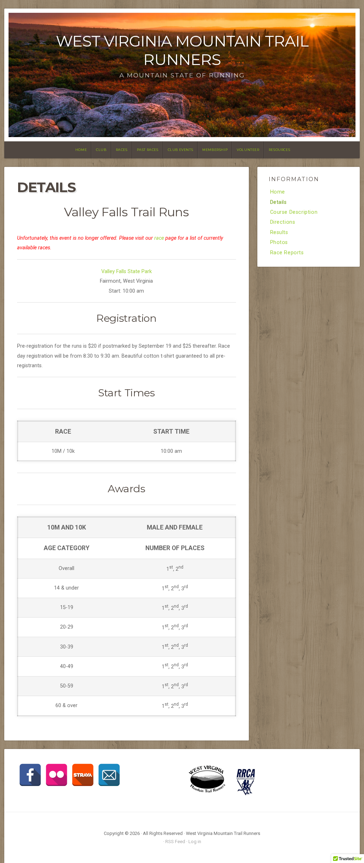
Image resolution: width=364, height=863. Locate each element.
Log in (194, 841)
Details (278, 202)
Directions (282, 222)
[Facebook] (30, 775)
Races (122, 150)
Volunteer (248, 150)
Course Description (294, 212)
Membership (215, 150)
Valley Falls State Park (126, 271)
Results (279, 232)
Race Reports (287, 252)
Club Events (180, 150)
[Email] (109, 775)
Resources (279, 150)
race (159, 238)
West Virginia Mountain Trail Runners (182, 50)
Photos (279, 242)
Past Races (148, 150)
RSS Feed (175, 841)
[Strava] (82, 775)
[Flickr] (56, 775)
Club (101, 150)
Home (81, 150)
